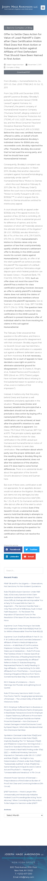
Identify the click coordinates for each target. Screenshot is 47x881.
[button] (43, 7)
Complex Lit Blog (12, 67)
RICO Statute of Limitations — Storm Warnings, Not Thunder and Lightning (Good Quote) (22, 685)
